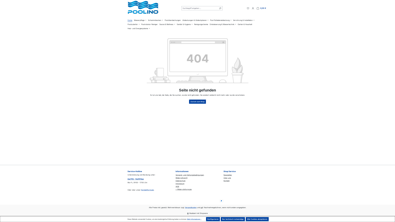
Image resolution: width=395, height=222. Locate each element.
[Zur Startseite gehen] (143, 8)
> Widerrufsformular (184, 189)
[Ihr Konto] (252, 8)
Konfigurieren (213, 219)
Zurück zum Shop (197, 102)
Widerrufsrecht (181, 178)
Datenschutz (180, 181)
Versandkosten (191, 207)
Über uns (227, 178)
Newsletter (228, 175)
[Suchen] (220, 8)
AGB (177, 187)
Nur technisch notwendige (233, 219)
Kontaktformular (147, 190)
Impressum (180, 184)
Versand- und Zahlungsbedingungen (190, 175)
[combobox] (199, 8)
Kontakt (226, 181)
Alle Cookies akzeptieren (257, 219)
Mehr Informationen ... (194, 219)
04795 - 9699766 (136, 179)
